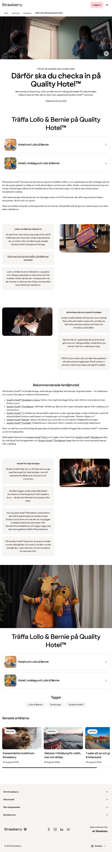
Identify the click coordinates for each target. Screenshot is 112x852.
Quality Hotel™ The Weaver (20, 406)
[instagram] (55, 829)
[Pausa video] (106, 53)
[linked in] (61, 829)
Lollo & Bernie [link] (35, 704)
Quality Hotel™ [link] (76, 704)
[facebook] (48, 829)
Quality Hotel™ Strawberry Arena (23, 400)
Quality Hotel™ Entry (37, 437)
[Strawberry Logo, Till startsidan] (12, 5)
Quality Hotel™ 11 (15, 413)
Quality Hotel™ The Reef (19, 423)
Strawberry (27, 13)
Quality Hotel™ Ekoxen (18, 419)
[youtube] (68, 829)
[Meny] (107, 5)
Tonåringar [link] (55, 704)
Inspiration (16, 13)
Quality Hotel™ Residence (89, 437)
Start (6, 13)
